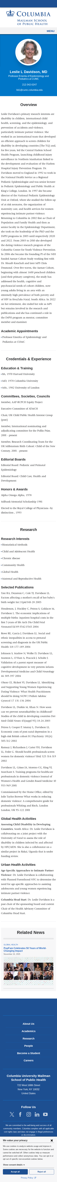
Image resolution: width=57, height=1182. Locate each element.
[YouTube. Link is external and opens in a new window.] (45, 1114)
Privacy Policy (27, 1178)
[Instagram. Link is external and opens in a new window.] (28, 1114)
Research (28, 1038)
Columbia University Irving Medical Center (28, 3)
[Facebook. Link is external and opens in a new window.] (20, 1114)
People (28, 1045)
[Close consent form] (51, 1140)
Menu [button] (51, 31)
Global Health (11, 945)
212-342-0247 (29, 84)
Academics (29, 1031)
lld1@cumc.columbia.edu (29, 90)
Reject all (42, 1172)
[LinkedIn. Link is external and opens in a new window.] (37, 1114)
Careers (28, 1060)
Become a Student (28, 1053)
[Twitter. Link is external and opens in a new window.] (12, 1114)
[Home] (28, 17)
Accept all (15, 1172)
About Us (28, 1023)
